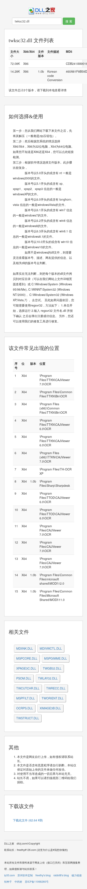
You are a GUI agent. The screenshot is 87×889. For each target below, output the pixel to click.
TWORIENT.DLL (53, 698)
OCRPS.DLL (24, 708)
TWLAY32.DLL (48, 678)
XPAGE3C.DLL (26, 668)
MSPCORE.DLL (26, 658)
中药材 (18, 881)
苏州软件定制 (25, 875)
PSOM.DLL (23, 678)
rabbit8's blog (61, 875)
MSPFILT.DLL (25, 698)
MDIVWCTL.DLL (51, 648)
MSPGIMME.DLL (55, 658)
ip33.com (9, 875)
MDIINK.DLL (24, 648)
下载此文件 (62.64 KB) (28, 820)
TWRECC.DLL (55, 688)
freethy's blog (43, 875)
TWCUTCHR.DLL (27, 688)
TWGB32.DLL (52, 668)
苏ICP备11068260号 (37, 881)
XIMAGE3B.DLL (50, 708)
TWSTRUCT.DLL (27, 718)
